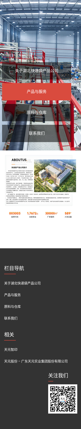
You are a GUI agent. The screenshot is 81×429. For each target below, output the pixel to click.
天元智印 (10, 350)
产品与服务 (12, 295)
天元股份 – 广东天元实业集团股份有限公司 (36, 361)
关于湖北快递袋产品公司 (22, 283)
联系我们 (10, 318)
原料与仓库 (12, 307)
